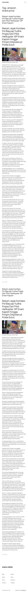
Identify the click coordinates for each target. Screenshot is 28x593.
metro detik (5, 2)
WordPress (23, 590)
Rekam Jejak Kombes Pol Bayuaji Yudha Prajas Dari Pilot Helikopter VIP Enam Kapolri (12, 19)
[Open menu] (25, 2)
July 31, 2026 (4, 282)
